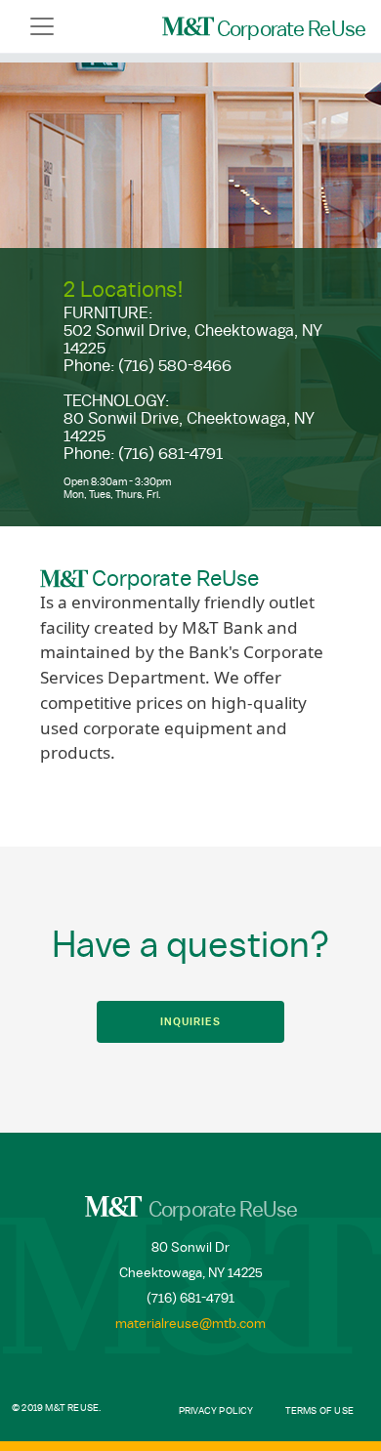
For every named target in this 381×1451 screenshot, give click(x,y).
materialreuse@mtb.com (190, 1324)
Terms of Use (319, 1411)
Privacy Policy (216, 1411)
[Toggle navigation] (42, 26)
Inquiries (190, 1021)
